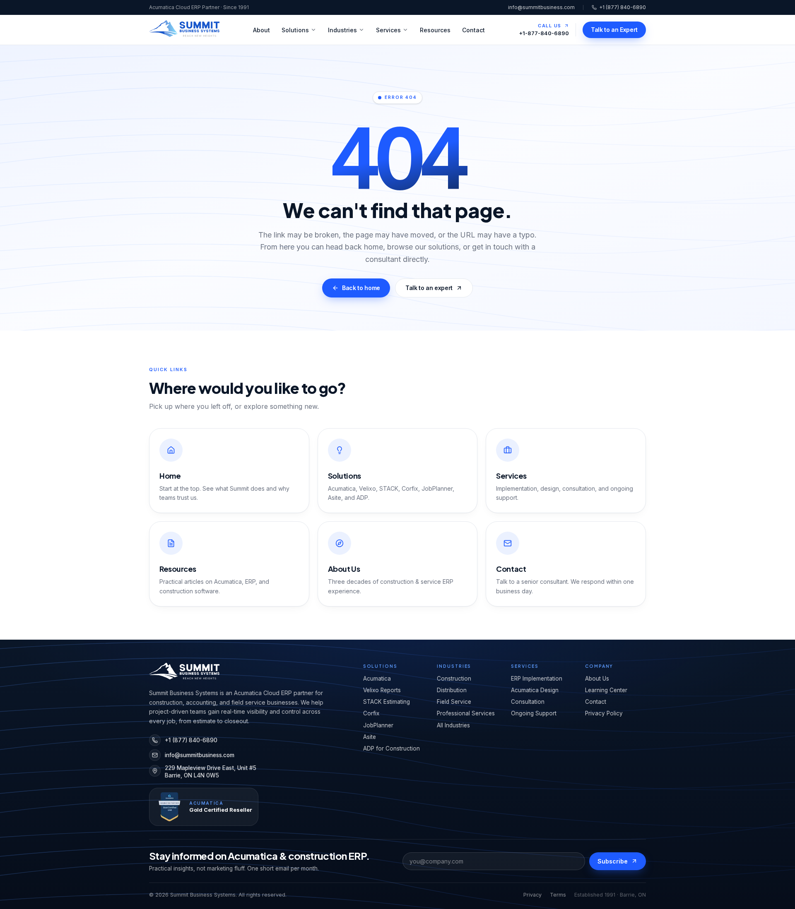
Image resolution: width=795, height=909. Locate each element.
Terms (558, 895)
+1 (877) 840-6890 (622, 7)
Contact (473, 30)
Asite (369, 737)
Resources (435, 30)
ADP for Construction (391, 748)
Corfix (371, 713)
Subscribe (612, 861)
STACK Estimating (386, 701)
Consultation (527, 701)
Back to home (361, 287)
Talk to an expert (429, 287)
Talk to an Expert (614, 29)
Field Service (454, 701)
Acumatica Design (535, 690)
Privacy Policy (604, 713)
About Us (597, 678)
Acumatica (377, 678)
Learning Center (606, 690)
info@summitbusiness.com (541, 7)
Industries (342, 30)
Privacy (532, 895)
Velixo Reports (382, 690)
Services (388, 30)
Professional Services (466, 713)
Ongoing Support (533, 713)
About (261, 30)
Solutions (295, 30)
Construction (454, 678)
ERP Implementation (536, 678)
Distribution (452, 690)
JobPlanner (378, 725)
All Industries (453, 725)
